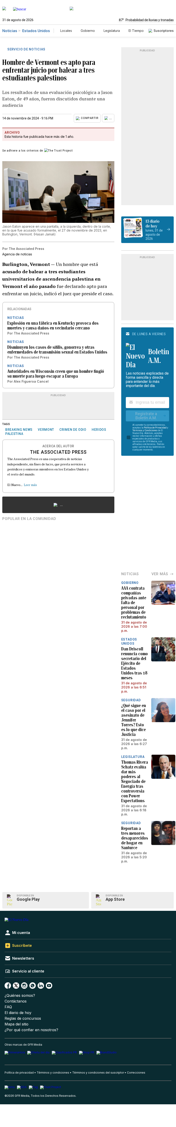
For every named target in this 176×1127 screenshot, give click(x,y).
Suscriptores (164, 31)
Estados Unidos (36, 30)
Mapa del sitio (16, 1024)
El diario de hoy (18, 1013)
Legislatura (112, 31)
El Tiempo (136, 31)
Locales (66, 31)
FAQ (8, 1007)
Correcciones (136, 1072)
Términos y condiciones (53, 1072)
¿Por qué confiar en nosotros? (31, 1030)
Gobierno (88, 31)
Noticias (9, 30)
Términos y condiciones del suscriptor (98, 1072)
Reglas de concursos (23, 1018)
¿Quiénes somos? (20, 995)
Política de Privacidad (155, 427)
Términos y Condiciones (144, 430)
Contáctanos (16, 1001)
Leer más (30, 485)
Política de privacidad (19, 1072)
